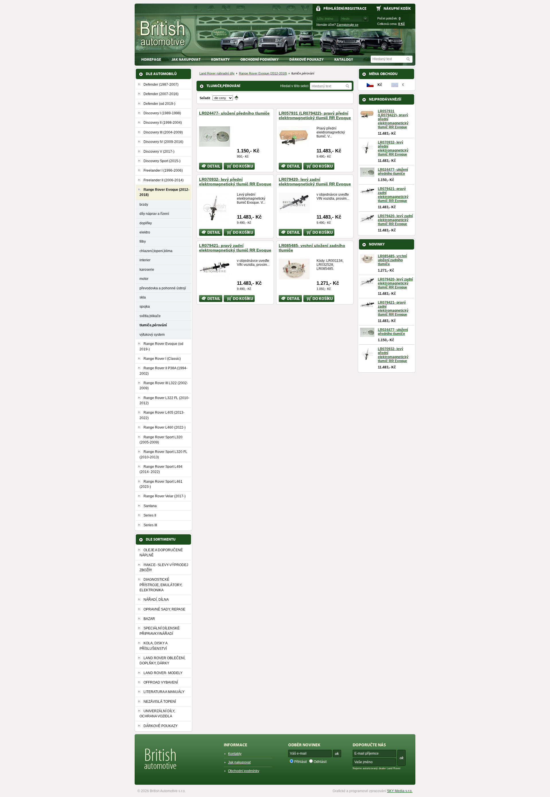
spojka (145, 306)
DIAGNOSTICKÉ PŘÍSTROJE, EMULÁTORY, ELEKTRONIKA (161, 585)
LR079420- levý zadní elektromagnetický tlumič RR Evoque (315, 181)
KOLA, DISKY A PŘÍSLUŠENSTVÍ (153, 645)
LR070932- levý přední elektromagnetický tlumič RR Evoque (235, 181)
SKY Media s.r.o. (399, 791)
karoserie (147, 269)
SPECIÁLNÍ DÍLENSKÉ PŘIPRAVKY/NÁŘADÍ (160, 630)
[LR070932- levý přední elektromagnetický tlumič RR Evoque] (214, 221)
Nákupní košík (397, 8)
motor (144, 278)
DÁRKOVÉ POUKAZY (306, 59)
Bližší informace (207, 166)
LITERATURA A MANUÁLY (164, 692)
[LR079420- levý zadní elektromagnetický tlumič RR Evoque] (294, 211)
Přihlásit (300, 761)
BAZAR (149, 619)
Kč (401, 23)
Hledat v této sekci (294, 86)
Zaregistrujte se (347, 24)
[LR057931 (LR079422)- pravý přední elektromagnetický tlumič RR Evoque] (294, 144)
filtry (143, 241)
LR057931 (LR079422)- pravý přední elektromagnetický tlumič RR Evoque (315, 115)
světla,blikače (150, 316)
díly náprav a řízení (154, 213)
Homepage (151, 59)
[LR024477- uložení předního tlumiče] (214, 144)
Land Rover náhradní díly (217, 73)
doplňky (146, 223)
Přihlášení (333, 8)
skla (143, 297)
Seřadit (205, 98)
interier (145, 260)
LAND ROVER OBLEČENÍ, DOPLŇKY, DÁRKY (162, 660)
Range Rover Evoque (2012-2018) (263, 73)
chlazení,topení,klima (156, 251)
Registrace (355, 8)
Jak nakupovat (186, 59)
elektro (145, 232)
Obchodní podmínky (259, 59)
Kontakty (220, 59)
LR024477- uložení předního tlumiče (234, 113)
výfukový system (152, 334)
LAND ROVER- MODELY (163, 673)
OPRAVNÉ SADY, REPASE (164, 609)
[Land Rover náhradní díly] (162, 33)
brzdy (144, 204)
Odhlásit (320, 761)
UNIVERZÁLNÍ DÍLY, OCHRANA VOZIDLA (157, 713)
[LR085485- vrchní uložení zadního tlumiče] (294, 277)
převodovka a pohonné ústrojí (163, 288)
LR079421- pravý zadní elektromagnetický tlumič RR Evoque (235, 247)
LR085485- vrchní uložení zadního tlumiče (392, 260)
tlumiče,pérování (153, 325)
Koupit (229, 165)
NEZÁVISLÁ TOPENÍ (160, 702)
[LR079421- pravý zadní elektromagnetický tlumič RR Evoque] (214, 277)
